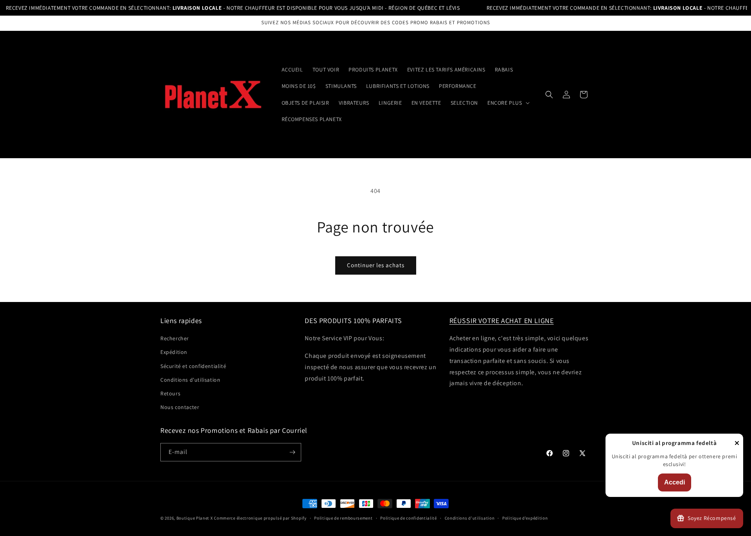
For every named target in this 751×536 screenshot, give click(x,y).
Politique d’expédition (525, 518)
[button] (508, 103)
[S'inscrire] (292, 452)
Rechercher (174, 338)
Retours (170, 393)
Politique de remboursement (343, 518)
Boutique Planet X (194, 518)
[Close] (737, 443)
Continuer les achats (375, 265)
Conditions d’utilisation (470, 518)
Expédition (173, 352)
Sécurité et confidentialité (193, 366)
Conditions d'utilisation (190, 379)
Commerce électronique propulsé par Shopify (260, 518)
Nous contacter (179, 407)
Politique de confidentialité (408, 518)
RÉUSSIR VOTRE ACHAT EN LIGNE (501, 320)
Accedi (674, 482)
